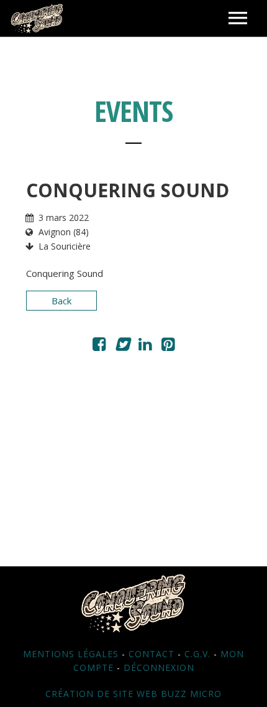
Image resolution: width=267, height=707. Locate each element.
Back (61, 300)
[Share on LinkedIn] (145, 346)
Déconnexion (159, 667)
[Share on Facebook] (99, 346)
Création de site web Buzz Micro (133, 694)
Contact (151, 654)
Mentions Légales (71, 654)
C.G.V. (197, 654)
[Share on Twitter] (122, 346)
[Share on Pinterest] (167, 346)
